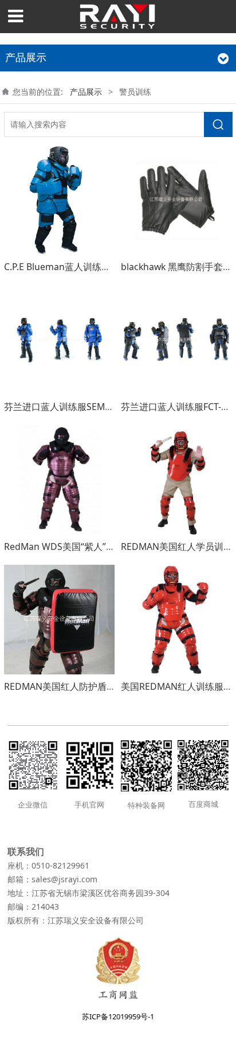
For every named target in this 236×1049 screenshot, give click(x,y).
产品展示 (86, 91)
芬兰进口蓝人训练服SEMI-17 (62, 406)
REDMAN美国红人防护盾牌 (60, 686)
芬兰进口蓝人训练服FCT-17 (176, 406)
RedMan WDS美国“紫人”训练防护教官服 (87, 546)
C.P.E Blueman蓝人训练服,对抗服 (72, 266)
